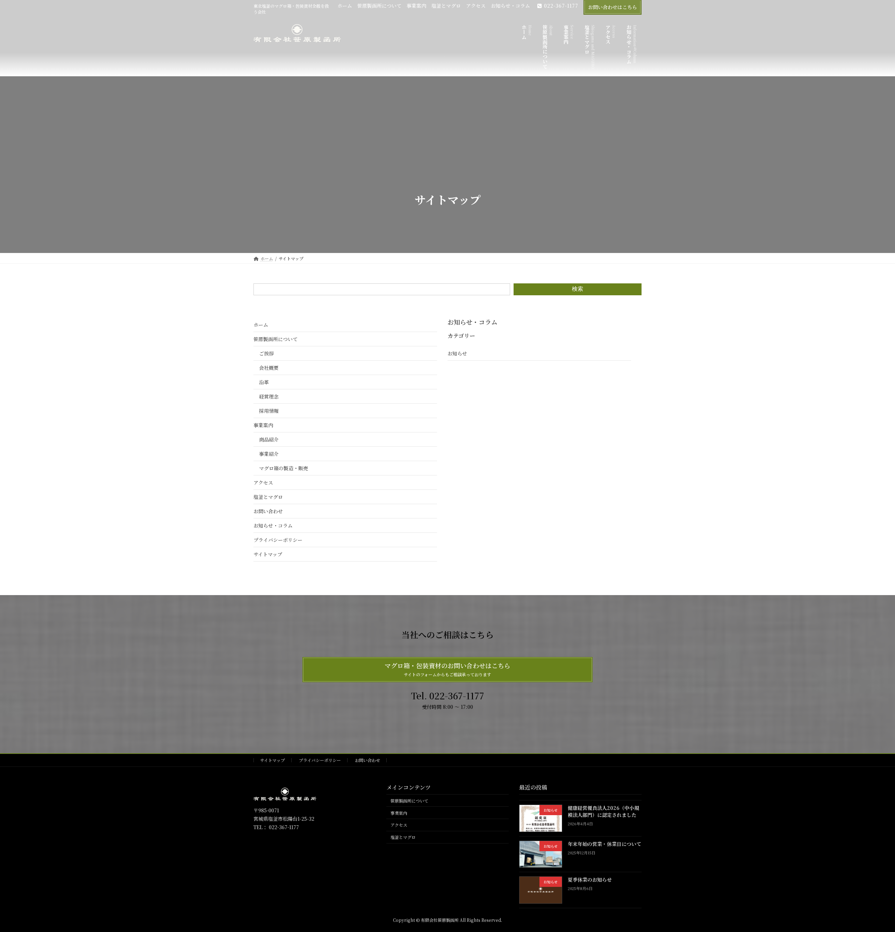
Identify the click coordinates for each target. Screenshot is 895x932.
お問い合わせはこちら (612, 6)
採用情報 (269, 410)
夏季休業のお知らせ (590, 879)
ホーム (344, 6)
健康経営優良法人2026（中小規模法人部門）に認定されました (603, 812)
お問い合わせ (268, 511)
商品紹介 (269, 439)
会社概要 (269, 367)
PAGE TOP (869, 897)
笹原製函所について (379, 6)
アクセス (476, 6)
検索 (577, 289)
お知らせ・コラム (510, 6)
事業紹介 (269, 453)
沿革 (264, 382)
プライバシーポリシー (277, 539)
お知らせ (457, 353)
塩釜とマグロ (446, 6)
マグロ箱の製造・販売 (283, 468)
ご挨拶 (266, 353)
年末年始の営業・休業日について (604, 843)
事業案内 (416, 6)
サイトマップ (267, 554)
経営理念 (269, 396)
